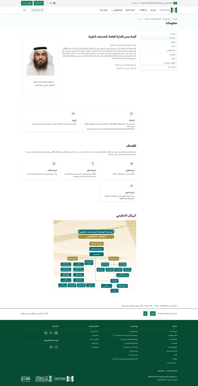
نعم (153, 313)
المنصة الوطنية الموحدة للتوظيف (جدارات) (126, 359)
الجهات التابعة (130, 10)
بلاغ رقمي (95, 347)
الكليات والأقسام (172, 335)
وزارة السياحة (134, 355)
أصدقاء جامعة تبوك (171, 351)
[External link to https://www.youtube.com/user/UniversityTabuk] (46, 333)
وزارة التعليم (134, 331)
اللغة (50, 3)
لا (145, 313)
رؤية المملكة (134, 351)
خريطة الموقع (161, 371)
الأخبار (173, 59)
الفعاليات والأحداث (169, 63)
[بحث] (24, 10)
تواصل (173, 46)
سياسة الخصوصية (172, 363)
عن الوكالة (144, 10)
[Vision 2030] (25, 378)
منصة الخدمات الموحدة (131, 347)
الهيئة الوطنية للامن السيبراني (130, 339)
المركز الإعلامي (118, 10)
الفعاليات (174, 359)
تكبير (56, 347)
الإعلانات (172, 54)
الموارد (173, 42)
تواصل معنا (103, 10)
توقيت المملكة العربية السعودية (130, 306)
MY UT (40, 3)
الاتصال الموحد (94, 331)
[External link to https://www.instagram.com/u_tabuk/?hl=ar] (56, 333)
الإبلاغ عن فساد (94, 339)
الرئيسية (152, 10)
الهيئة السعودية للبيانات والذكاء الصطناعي (126, 335)
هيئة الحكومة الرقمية (132, 343)
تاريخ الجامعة (173, 331)
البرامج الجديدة (173, 339)
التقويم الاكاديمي (172, 347)
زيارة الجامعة (94, 343)
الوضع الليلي (51, 347)
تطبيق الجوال (169, 371)
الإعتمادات (174, 343)
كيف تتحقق (136, 3)
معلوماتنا (172, 38)
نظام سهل (29, 3)
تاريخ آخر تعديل (173, 306)
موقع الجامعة (36, 10)
